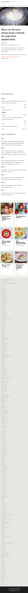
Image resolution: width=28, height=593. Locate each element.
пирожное (4, 455)
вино (3, 304)
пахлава (3, 439)
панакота (4, 436)
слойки (3, 495)
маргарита (4, 398)
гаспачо (3, 311)
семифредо (4, 486)
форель (3, 550)
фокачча (3, 546)
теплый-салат (5, 518)
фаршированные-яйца (7, 543)
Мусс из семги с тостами (6, 265)
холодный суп (5, 562)
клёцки (3, 366)
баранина (4, 281)
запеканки (4, 338)
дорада (3, 333)
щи (2, 582)
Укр (10, 590)
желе (3, 336)
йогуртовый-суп (5, 343)
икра (3, 340)
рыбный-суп (4, 473)
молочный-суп (5, 411)
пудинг (3, 464)
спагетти (4, 503)
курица (3, 388)
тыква (3, 534)
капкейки (4, 347)
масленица (4, 400)
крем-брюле (4, 381)
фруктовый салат (6, 555)
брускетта (4, 290)
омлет (3, 434)
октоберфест (5, 427)
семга (3, 484)
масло (3, 402)
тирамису (4, 521)
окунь (3, 429)
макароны (4, 397)
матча (3, 404)
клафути (3, 365)
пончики (3, 461)
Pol (18, 590)
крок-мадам (4, 384)
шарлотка (4, 573)
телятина (4, 516)
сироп (3, 489)
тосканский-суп (5, 527)
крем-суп (4, 382)
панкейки (4, 438)
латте (3, 393)
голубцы (3, 317)
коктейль (4, 368)
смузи (3, 498)
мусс (19, 56)
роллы (3, 470)
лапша (3, 391)
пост (3, 463)
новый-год (4, 418)
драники (3, 334)
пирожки (4, 454)
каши (3, 358)
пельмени (4, 443)
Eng (13, 590)
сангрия (3, 477)
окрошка (4, 425)
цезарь (3, 566)
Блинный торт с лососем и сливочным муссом (20, 266)
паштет (3, 441)
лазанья (3, 390)
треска (3, 530)
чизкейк (3, 571)
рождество (4, 468)
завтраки (3, 5)
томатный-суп (5, 523)
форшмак (4, 552)
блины (3, 286)
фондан (3, 548)
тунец (3, 532)
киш (2, 363)
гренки (3, 324)
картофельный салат (6, 356)
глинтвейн (4, 313)
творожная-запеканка (7, 514)
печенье (4, 447)
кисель (3, 361)
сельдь (3, 482)
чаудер (3, 569)
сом (2, 500)
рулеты (3, 471)
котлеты (3, 374)
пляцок (3, 459)
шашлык (4, 575)
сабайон (3, 475)
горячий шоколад (6, 318)
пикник (3, 450)
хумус (3, 564)
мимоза (3, 407)
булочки (3, 293)
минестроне (4, 409)
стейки (3, 505)
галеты (3, 308)
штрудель (4, 576)
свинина (4, 480)
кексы (3, 359)
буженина (4, 292)
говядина (4, 315)
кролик (3, 386)
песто (3, 445)
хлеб (3, 560)
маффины (4, 406)
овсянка (3, 423)
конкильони (4, 370)
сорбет (3, 502)
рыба (18, 5)
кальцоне (4, 345)
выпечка (4, 306)
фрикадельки (5, 553)
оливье (3, 432)
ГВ (5, 26)
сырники (4, 512)
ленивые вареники (6, 395)
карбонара (4, 349)
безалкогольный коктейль (8, 283)
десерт (16, 56)
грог (2, 331)
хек (2, 559)
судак (3, 509)
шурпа (3, 580)
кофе (3, 375)
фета (3, 544)
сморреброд (4, 496)
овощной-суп (5, 422)
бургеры (3, 295)
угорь (3, 539)
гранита (3, 320)
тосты (3, 528)
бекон (3, 285)
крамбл (3, 379)
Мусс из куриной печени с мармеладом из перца (6, 218)
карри (3, 352)
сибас (3, 487)
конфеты (3, 372)
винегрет (3, 302)
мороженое (4, 413)
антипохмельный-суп (7, 279)
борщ (3, 288)
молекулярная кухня (7, 56)
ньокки (3, 420)
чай (2, 568)
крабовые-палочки (6, 377)
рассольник (4, 466)
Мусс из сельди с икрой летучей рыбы (6, 242)
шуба (3, 578)
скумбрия (4, 491)
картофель (4, 354)
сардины (3, 479)
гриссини (4, 329)
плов (3, 457)
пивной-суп (4, 448)
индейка (4, 342)
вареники (4, 299)
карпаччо (4, 350)
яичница (4, 584)
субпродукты (5, 507)
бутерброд (4, 297)
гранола (3, 322)
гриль (3, 327)
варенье (3, 301)
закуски (24, 5)
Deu (15, 590)
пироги (3, 452)
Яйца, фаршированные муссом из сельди (21, 242)
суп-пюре (4, 511)
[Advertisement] (14, 77)
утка (2, 541)
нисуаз (3, 416)
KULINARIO (5, 2)
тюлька (3, 537)
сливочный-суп (5, 493)
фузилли (3, 557)
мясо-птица (12, 5)
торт (3, 525)
